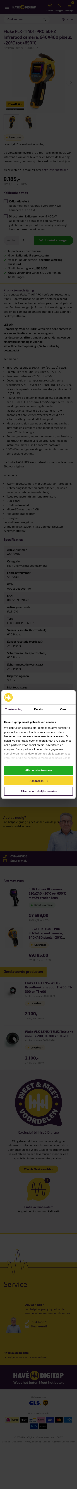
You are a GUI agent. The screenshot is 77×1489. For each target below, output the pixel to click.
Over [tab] (63, 709)
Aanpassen (37, 780)
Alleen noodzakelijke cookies (38, 791)
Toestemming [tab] (13, 709)
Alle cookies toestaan (38, 770)
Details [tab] (38, 709)
